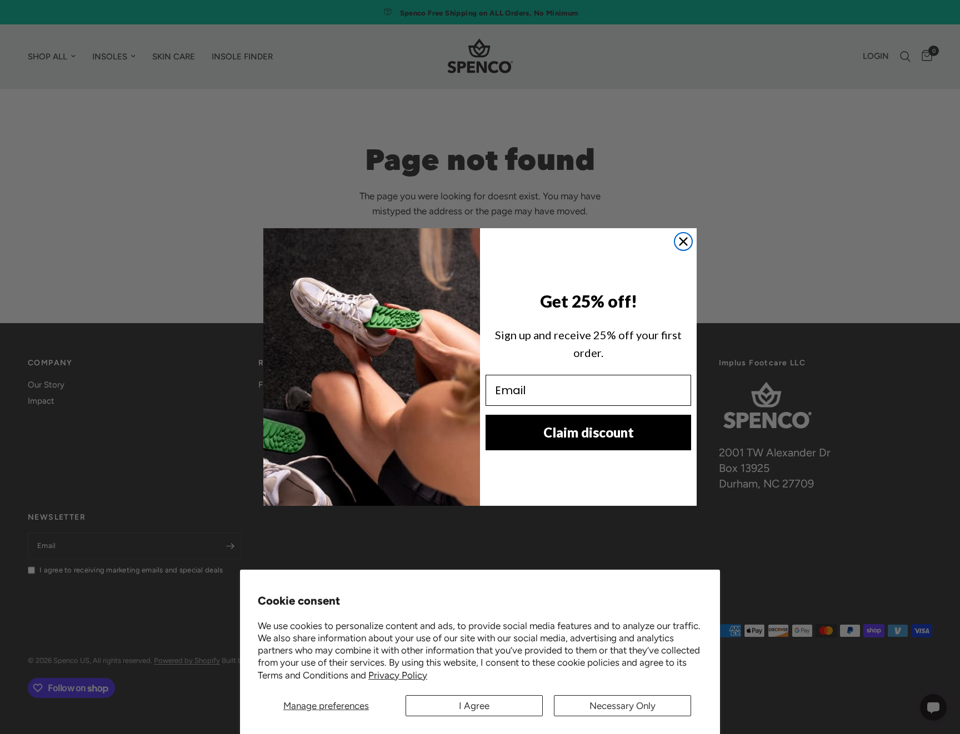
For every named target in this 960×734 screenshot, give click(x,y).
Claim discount (588, 432)
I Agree (474, 705)
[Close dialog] (683, 241)
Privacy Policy (397, 675)
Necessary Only (622, 705)
